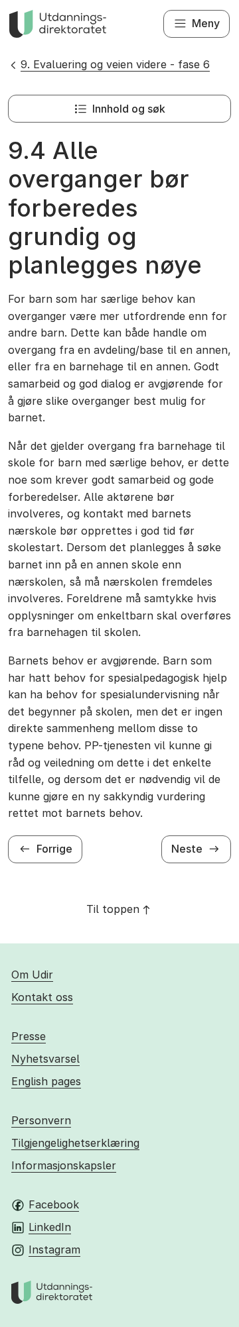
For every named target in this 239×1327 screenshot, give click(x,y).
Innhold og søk (128, 108)
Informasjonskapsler (63, 1165)
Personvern (41, 1120)
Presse (28, 1036)
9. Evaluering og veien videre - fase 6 (115, 64)
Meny (206, 23)
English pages (46, 1081)
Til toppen (112, 909)
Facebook (54, 1204)
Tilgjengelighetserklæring (75, 1142)
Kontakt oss (42, 997)
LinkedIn (50, 1227)
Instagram (54, 1249)
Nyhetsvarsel (45, 1058)
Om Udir (32, 974)
